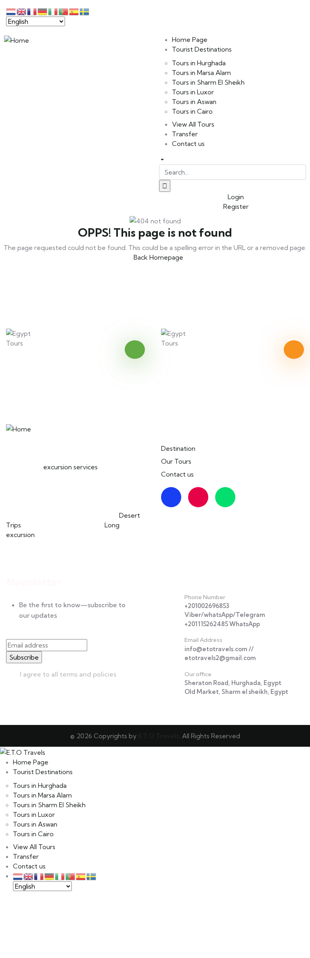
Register (235, 206)
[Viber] (191, 14)
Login (235, 197)
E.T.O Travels (158, 736)
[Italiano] (60, 876)
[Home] (16, 39)
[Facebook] (171, 497)
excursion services (70, 467)
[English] (28, 876)
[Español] (81, 876)
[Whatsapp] (169, 14)
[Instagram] (198, 497)
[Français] (39, 876)
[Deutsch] (49, 876)
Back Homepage (157, 257)
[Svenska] (91, 876)
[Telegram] (213, 14)
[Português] (70, 876)
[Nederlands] (18, 876)
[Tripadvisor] (225, 497)
